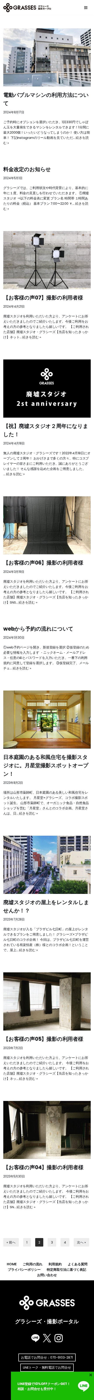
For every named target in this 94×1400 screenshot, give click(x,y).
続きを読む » (31, 337)
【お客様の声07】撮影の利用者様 (43, 297)
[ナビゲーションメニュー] (86, 7)
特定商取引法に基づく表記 (66, 1269)
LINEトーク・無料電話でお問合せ (47, 1367)
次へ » (81, 1242)
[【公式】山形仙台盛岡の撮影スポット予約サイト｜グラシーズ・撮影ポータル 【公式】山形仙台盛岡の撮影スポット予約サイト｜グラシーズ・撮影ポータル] (28, 7)
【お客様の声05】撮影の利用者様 (43, 1039)
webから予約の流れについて (38, 628)
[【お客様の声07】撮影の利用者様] (47, 260)
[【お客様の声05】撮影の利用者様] (47, 1001)
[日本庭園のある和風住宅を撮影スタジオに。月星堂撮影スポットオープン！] (47, 720)
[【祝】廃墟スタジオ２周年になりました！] (47, 388)
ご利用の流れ (32, 1264)
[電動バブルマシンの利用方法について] (47, 57)
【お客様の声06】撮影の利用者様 (43, 562)
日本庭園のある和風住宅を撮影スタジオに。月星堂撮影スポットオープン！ (46, 765)
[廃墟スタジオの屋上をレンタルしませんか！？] (47, 865)
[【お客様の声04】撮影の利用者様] (47, 1130)
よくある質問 (77, 1264)
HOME (12, 1264)
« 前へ (11, 1242)
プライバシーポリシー (24, 1269)
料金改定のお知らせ (27, 169)
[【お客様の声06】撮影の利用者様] (47, 525)
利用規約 (55, 1264)
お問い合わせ (47, 1275)
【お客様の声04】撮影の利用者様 (43, 1167)
